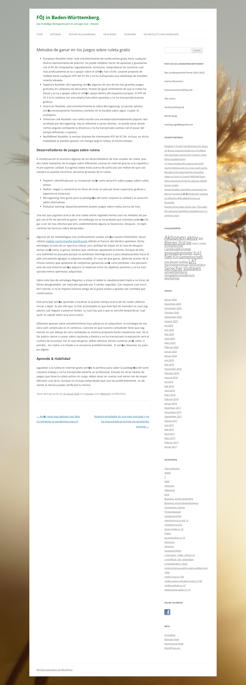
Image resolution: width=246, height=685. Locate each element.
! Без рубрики (172, 468)
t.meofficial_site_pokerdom (179, 559)
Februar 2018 (171, 399)
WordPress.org (172, 648)
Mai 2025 (169, 334)
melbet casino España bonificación (67, 241)
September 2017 (173, 416)
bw (188, 242)
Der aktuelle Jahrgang (82, 34)
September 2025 (173, 316)
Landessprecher (173, 516)
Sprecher (173, 268)
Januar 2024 (170, 355)
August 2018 (171, 377)
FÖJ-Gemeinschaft (188, 256)
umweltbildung (175, 272)
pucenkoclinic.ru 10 (174, 537)
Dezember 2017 (172, 407)
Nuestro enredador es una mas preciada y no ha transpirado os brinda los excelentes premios (121, 421)
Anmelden (169, 635)
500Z (166, 481)
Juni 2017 (169, 425)
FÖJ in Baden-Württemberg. (68, 17)
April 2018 (169, 390)
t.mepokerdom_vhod (175, 563)
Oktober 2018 (171, 373)
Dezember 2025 (172, 304)
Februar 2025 (171, 347)
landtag (183, 262)
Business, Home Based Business (181, 503)
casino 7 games (199, 243)
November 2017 (173, 412)
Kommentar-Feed (173, 643)
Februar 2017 (171, 442)
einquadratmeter (178, 252)
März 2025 (169, 342)
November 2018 (173, 368)
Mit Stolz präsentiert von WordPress (55, 669)
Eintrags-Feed (171, 639)
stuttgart (192, 268)
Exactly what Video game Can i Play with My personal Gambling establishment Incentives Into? (186, 211)
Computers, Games (174, 507)
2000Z (167, 472)
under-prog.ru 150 (174, 576)
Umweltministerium (179, 275)
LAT (192, 261)
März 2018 (169, 394)
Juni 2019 (169, 360)
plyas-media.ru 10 (173, 529)
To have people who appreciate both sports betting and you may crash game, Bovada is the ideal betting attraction (185, 168)
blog (166, 494)
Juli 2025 (168, 325)
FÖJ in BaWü (109, 34)
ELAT (197, 252)
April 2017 (169, 433)
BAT (200, 238)
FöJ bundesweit (172, 511)
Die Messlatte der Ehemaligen (161, 34)
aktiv (192, 237)
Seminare (169, 542)
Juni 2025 (169, 329)
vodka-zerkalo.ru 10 (174, 585)
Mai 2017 (169, 429)
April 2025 (169, 338)
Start (40, 34)
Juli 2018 (168, 381)
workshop (171, 278)
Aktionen (55, 34)
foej (168, 256)
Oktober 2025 (171, 312)
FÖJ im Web (130, 34)
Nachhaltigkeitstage (176, 265)
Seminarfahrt (197, 265)
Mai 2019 (169, 364)
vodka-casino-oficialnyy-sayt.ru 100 (183, 581)
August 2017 (171, 420)
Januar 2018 (170, 403)
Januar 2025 (170, 351)
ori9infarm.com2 (173, 524)
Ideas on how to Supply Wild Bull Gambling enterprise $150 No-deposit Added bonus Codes (185, 181)
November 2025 (173, 308)
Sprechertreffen (172, 550)
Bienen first (175, 242)
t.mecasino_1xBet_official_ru (179, 555)
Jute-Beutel (171, 262)
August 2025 (171, 321)
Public (167, 533)
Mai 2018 (169, 386)
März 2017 (169, 438)
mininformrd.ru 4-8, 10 (176, 520)
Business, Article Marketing (178, 498)
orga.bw (88, 393)
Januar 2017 (170, 446)
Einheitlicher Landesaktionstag (177, 247)
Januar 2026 (170, 299)
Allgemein (105, 393)
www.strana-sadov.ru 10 (177, 589)
